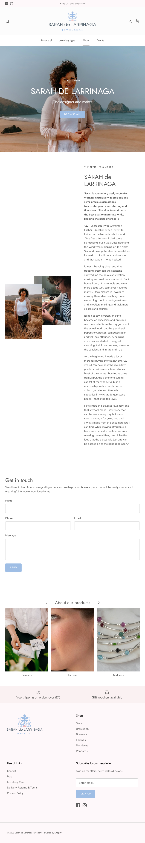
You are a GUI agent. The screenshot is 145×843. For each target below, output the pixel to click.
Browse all (46, 40)
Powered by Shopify (52, 832)
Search (80, 723)
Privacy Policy (15, 793)
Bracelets (81, 734)
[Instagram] (11, 3)
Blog (10, 776)
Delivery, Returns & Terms (22, 787)
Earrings (81, 740)
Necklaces (82, 745)
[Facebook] (6, 3)
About (86, 40)
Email (77, 518)
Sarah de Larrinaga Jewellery (28, 832)
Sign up (86, 793)
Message (10, 535)
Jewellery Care (15, 782)
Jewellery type (67, 40)
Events (100, 40)
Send (13, 567)
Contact (11, 771)
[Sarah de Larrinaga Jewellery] (72, 21)
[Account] (129, 21)
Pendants (82, 751)
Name (8, 500)
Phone (9, 518)
